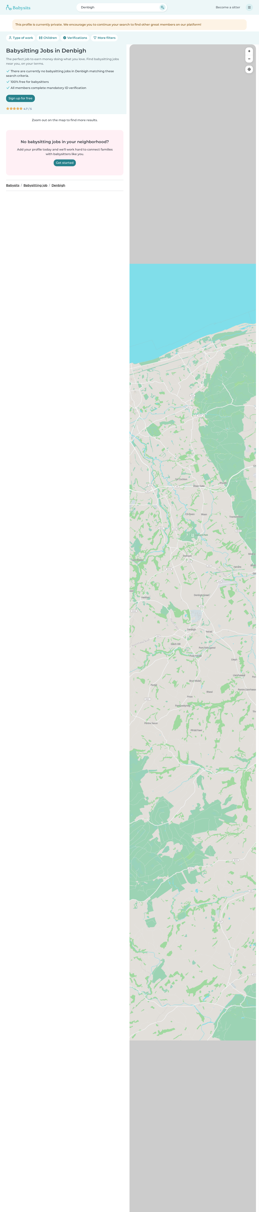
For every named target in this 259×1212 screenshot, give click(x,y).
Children (50, 38)
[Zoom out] (249, 59)
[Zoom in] (249, 51)
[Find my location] (249, 69)
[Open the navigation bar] (249, 7)
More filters (106, 38)
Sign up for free (20, 98)
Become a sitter (228, 7)
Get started (65, 163)
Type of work (22, 38)
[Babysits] (18, 7)
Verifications (77, 38)
